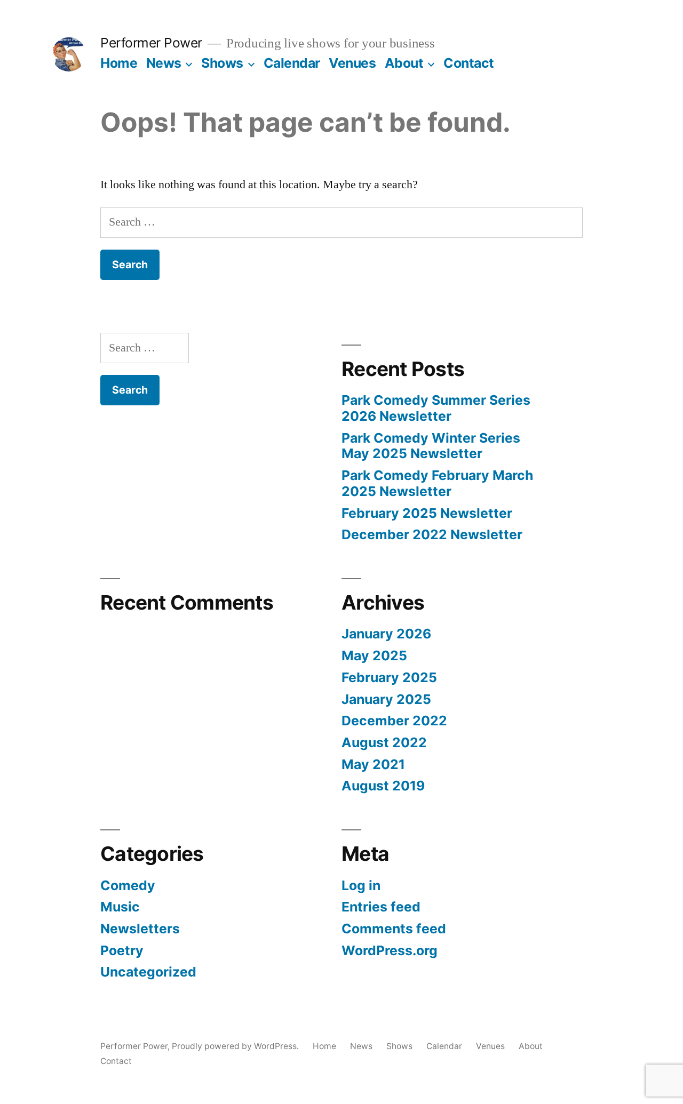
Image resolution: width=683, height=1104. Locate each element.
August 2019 (383, 786)
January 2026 (386, 634)
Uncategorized (148, 972)
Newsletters (140, 929)
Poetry (122, 950)
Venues (352, 63)
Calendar (292, 63)
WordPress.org (390, 950)
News (163, 63)
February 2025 (389, 677)
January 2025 (386, 699)
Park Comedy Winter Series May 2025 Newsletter (431, 446)
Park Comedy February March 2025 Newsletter (437, 483)
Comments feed (394, 929)
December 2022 (394, 721)
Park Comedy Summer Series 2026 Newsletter (436, 408)
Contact (468, 63)
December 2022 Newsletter (432, 534)
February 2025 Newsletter (427, 513)
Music (120, 907)
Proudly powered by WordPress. (236, 1046)
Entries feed (381, 907)
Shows (222, 63)
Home (118, 63)
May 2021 (373, 764)
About (404, 63)
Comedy (127, 885)
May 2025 (374, 655)
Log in (361, 885)
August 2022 (384, 742)
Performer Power (151, 43)
